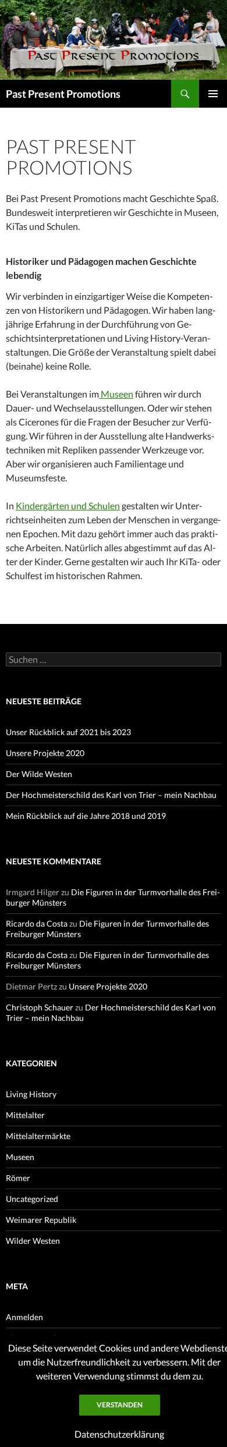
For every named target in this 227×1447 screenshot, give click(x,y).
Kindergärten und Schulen (68, 505)
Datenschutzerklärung (119, 1433)
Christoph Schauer (39, 1007)
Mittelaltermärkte (38, 1136)
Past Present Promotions (63, 93)
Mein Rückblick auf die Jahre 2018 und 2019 (86, 816)
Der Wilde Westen (39, 774)
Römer (18, 1178)
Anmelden (24, 1317)
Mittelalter (25, 1115)
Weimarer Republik (41, 1220)
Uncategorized (32, 1199)
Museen (116, 393)
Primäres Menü (213, 94)
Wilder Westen (33, 1241)
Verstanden (120, 1404)
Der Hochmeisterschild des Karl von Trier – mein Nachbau (111, 795)
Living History (31, 1094)
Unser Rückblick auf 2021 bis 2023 (68, 732)
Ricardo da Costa (37, 923)
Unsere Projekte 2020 (45, 753)
